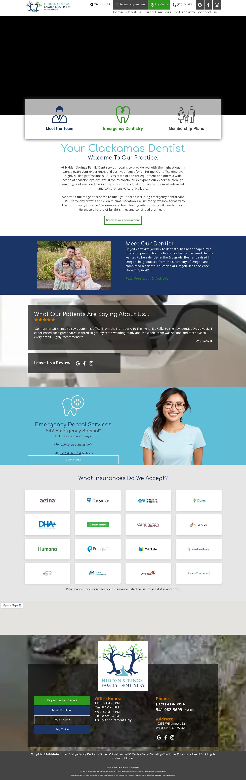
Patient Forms (62, 719)
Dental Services (158, 12)
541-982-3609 (169, 709)
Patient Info (185, 12)
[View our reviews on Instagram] (217, 5)
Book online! (73, 459)
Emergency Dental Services (73, 425)
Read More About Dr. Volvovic (147, 278)
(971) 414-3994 (70, 453)
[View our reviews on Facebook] (208, 5)
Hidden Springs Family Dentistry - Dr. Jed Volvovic (89, 754)
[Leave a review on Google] (78, 363)
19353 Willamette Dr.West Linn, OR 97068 (171, 725)
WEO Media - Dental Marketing (143, 754)
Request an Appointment (62, 700)
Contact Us (207, 12)
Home (118, 12)
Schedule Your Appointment (123, 220)
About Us (134, 12)
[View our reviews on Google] (200, 5)
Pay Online (62, 729)
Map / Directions (62, 710)
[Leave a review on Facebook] (84, 363)
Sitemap (129, 758)
